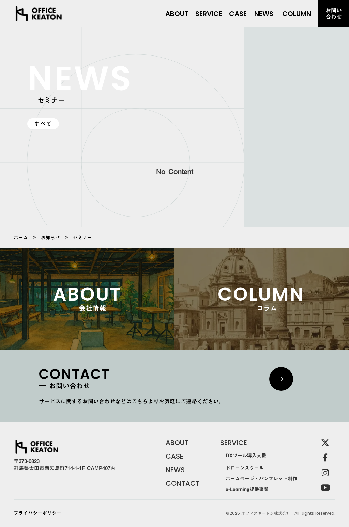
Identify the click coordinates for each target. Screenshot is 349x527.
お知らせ (50, 237)
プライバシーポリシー (37, 513)
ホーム (21, 237)
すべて (43, 123)
